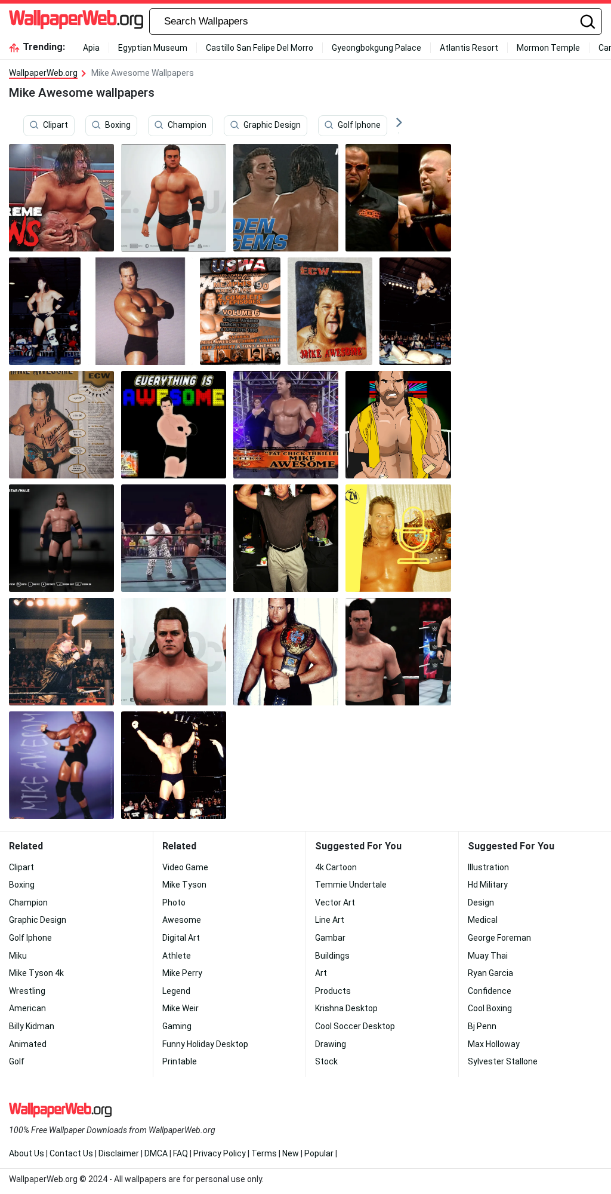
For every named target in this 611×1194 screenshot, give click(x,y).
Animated (28, 1044)
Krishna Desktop (346, 1008)
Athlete (176, 955)
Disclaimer (118, 1153)
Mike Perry (182, 973)
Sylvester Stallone (503, 1061)
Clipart (55, 125)
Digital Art (181, 938)
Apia (91, 48)
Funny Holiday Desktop (205, 1044)
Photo (174, 902)
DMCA (156, 1153)
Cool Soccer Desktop (355, 1026)
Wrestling (27, 991)
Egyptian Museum (152, 48)
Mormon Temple (548, 48)
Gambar (330, 938)
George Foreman (499, 938)
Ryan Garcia (490, 973)
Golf (16, 1061)
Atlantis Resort (469, 48)
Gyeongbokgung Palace (376, 48)
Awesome (181, 920)
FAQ (180, 1153)
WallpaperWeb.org (43, 73)
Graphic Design (272, 125)
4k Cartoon (336, 867)
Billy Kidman (31, 1026)
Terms (264, 1153)
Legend (176, 991)
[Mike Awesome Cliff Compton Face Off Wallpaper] (285, 197)
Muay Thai (488, 955)
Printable (179, 1061)
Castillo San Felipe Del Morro (259, 48)
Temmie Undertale (351, 884)
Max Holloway (494, 1044)
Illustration (488, 867)
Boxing (118, 125)
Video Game (185, 867)
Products (333, 991)
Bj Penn (482, 1026)
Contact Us (71, 1153)
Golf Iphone (359, 125)
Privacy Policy (219, 1153)
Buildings (332, 955)
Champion (187, 125)
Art (321, 973)
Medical (483, 920)
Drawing (330, 1044)
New (290, 1153)
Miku (18, 955)
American (27, 1008)
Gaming (177, 1026)
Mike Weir (180, 1008)
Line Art (329, 920)
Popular (319, 1153)
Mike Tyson (184, 884)
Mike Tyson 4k (36, 973)
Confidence (489, 991)
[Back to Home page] (76, 21)
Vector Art (335, 902)
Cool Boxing (490, 1008)
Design (481, 902)
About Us (26, 1153)
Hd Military (488, 884)
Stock (326, 1061)
